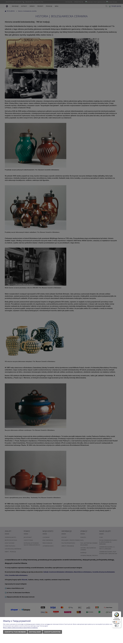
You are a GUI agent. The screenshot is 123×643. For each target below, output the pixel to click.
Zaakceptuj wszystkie (52, 632)
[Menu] (120, 612)
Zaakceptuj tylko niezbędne (15, 632)
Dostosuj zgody (35, 632)
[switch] (117, 625)
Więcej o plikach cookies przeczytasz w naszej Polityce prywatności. (20, 627)
